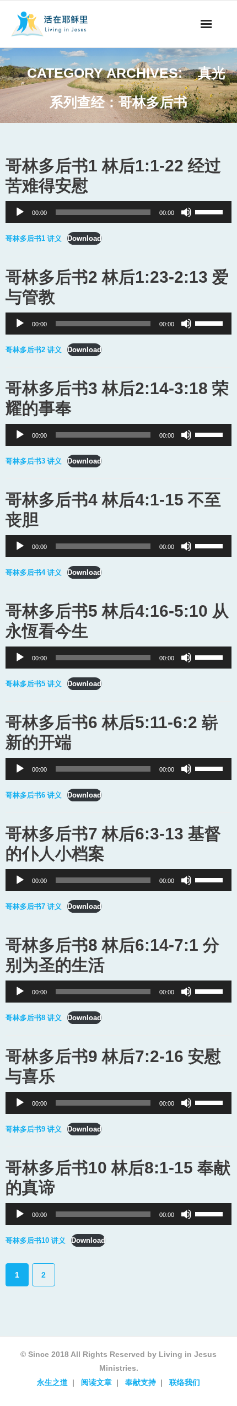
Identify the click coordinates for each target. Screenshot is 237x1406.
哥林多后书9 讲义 (34, 1129)
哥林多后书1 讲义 (34, 238)
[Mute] (186, 212)
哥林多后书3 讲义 (34, 461)
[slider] (210, 211)
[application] (118, 212)
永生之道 (52, 1382)
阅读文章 (96, 1382)
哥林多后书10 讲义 (36, 1240)
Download (84, 238)
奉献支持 (140, 1382)
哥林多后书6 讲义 (34, 795)
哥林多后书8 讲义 (34, 1018)
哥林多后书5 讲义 (34, 684)
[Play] (19, 212)
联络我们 (184, 1382)
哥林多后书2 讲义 (34, 350)
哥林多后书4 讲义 (34, 572)
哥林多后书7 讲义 (34, 906)
